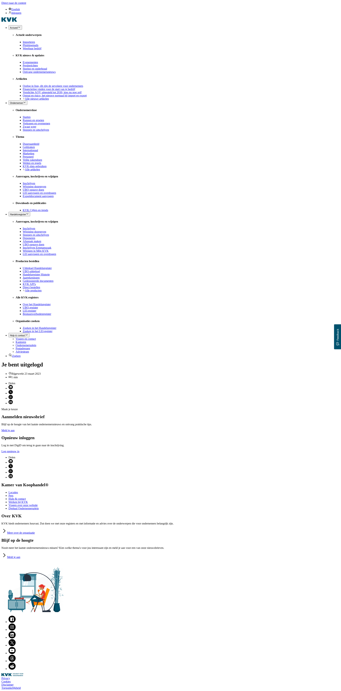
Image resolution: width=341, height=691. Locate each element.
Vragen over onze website (23, 505)
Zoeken (16, 355)
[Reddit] (12, 668)
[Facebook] (12, 621)
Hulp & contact (17, 498)
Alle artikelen (32, 169)
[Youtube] (12, 653)
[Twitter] (12, 645)
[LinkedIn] (12, 637)
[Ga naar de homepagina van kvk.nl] (9, 20)
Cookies (6, 681)
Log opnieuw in (10, 451)
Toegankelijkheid (11, 687)
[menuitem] (174, 9)
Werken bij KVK (18, 501)
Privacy (5, 678)
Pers (11, 495)
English (15, 9)
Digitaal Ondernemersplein (24, 508)
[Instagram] (12, 629)
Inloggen (16, 12)
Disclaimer (7, 684)
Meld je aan (8, 430)
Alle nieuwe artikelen (37, 98)
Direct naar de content (13, 2)
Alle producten (33, 290)
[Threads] (12, 660)
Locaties (13, 492)
